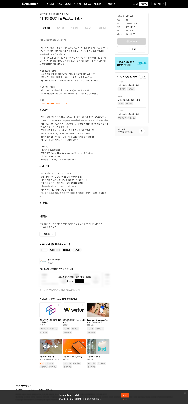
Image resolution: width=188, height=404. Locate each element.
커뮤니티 (77, 4)
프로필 (68, 4)
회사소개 (19, 389)
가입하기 (125, 395)
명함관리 (111, 4)
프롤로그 (87, 4)
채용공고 (50, 4)
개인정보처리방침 (45, 389)
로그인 (135, 4)
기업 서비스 (157, 4)
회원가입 (144, 4)
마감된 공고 (131, 41)
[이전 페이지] (140, 77)
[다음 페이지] (144, 77)
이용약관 (30, 389)
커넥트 (59, 4)
